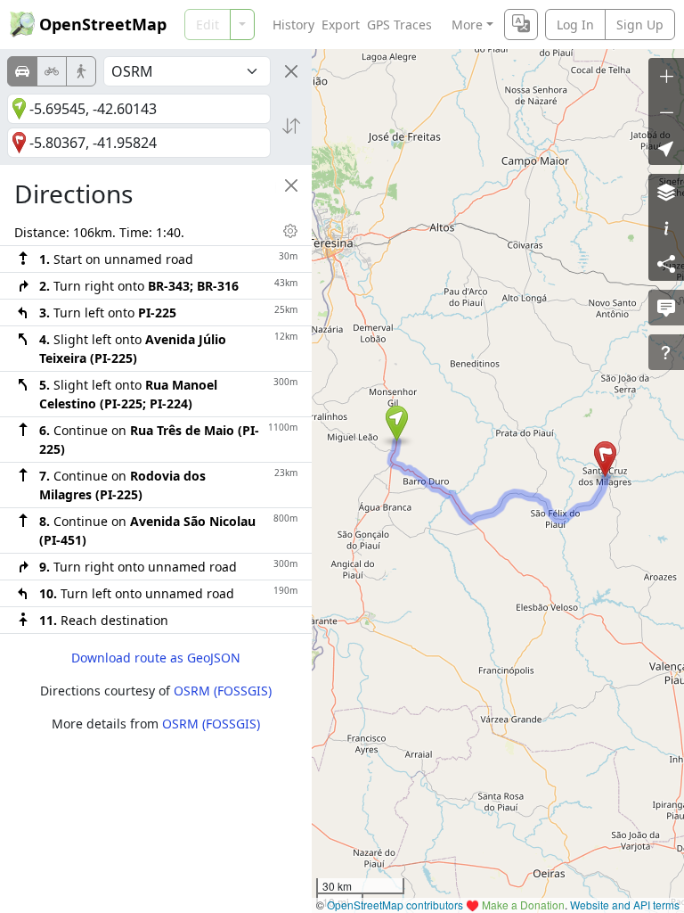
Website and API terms (625, 904)
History (293, 24)
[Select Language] (521, 24)
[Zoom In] (666, 76)
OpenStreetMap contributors (395, 904)
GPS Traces (399, 24)
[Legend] (666, 227)
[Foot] (81, 71)
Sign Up (640, 24)
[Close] (291, 71)
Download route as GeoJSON (155, 657)
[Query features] (666, 352)
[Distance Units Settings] (290, 231)
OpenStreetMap (103, 24)
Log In (575, 24)
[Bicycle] (52, 71)
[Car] (22, 71)
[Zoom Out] (666, 111)
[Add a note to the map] (666, 307)
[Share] (666, 263)
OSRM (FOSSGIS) (223, 690)
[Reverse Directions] (291, 125)
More (467, 24)
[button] (397, 423)
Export (341, 24)
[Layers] (666, 192)
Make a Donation (523, 904)
